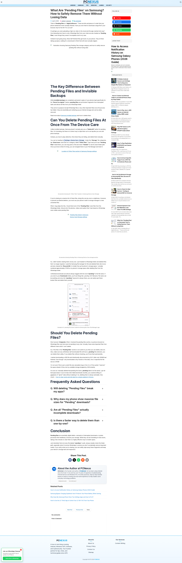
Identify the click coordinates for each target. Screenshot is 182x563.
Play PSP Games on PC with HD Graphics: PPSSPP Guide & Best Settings (121, 129)
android (63, 21)
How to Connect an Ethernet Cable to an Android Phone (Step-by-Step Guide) (121, 97)
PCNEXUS (83, 471)
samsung (68, 21)
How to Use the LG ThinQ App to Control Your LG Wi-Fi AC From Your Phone (72, 500)
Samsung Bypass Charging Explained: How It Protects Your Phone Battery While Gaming (75, 493)
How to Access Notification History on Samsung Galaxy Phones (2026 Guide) (72, 490)
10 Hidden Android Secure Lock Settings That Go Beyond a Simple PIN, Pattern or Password (120, 82)
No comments (77, 21)
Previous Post (79, 509)
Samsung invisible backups (69, 115)
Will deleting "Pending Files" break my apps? (78, 390)
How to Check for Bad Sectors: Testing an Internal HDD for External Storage (121, 192)
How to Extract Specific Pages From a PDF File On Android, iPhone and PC (121, 161)
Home (88, 509)
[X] (74, 460)
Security (109, 5)
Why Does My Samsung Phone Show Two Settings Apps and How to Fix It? (71, 497)
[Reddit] (83, 460)
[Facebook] (70, 460)
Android (72, 5)
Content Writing (120, 543)
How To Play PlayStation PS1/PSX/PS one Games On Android (124, 145)
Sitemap (91, 552)
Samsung (81, 5)
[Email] (87, 460)
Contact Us (91, 549)
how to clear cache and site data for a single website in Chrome (75, 377)
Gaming (101, 5)
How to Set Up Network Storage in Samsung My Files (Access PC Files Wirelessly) (121, 176)
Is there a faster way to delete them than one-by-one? (78, 422)
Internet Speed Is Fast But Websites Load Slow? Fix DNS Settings (124, 207)
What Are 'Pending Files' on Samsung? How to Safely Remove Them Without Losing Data (121, 223)
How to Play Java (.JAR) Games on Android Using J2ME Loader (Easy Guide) (121, 113)
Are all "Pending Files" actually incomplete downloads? (78, 411)
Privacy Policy (91, 546)
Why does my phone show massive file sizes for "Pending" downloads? (78, 401)
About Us (91, 543)
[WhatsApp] (78, 460)
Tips (87, 5)
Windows (94, 5)
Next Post (69, 509)
